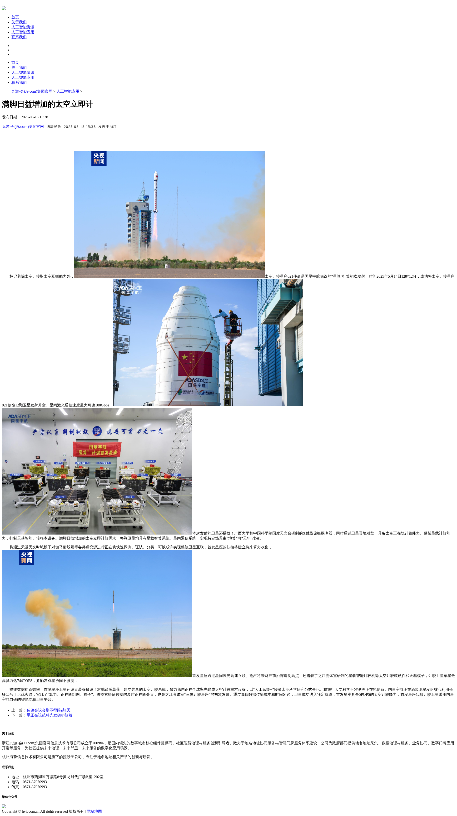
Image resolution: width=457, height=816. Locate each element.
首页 (15, 17)
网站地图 (94, 811)
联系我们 (19, 37)
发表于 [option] (107, 126)
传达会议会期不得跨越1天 (48, 710)
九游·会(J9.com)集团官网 (31, 91)
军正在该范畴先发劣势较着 (49, 715)
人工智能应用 (22, 32)
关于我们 (19, 22)
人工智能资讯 (22, 27)
